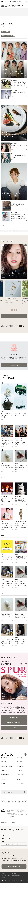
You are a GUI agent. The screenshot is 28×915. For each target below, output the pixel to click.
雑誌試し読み (7, 231)
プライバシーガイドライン (6, 875)
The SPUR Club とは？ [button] (14, 365)
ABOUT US (4, 873)
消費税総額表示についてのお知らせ (8, 822)
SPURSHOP (4, 877)
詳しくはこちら (14, 6)
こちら (12, 816)
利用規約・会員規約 (16, 875)
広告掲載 (14, 873)
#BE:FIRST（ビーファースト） (7, 35)
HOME (2, 231)
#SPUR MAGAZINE (5, 31)
